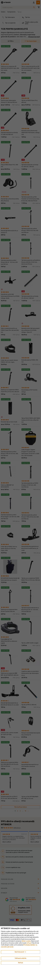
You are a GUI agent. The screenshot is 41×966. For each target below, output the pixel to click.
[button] (28, 943)
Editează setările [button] (20, 958)
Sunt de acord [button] (20, 952)
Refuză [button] (20, 963)
